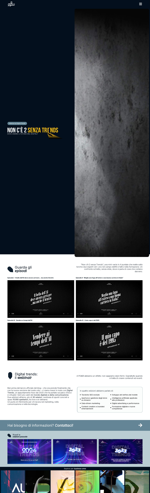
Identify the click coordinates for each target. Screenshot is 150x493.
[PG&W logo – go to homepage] (11, 3)
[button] (140, 3)
